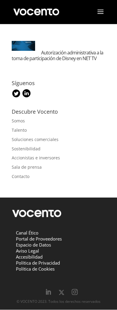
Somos (18, 121)
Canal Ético (27, 233)
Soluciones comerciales (35, 139)
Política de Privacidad (38, 263)
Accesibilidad (29, 257)
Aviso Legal (27, 251)
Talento (19, 130)
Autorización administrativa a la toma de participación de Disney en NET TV (57, 55)
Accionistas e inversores (36, 158)
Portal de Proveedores (39, 239)
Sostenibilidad (26, 149)
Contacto (20, 176)
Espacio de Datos (33, 245)
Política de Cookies (35, 269)
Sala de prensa (27, 167)
